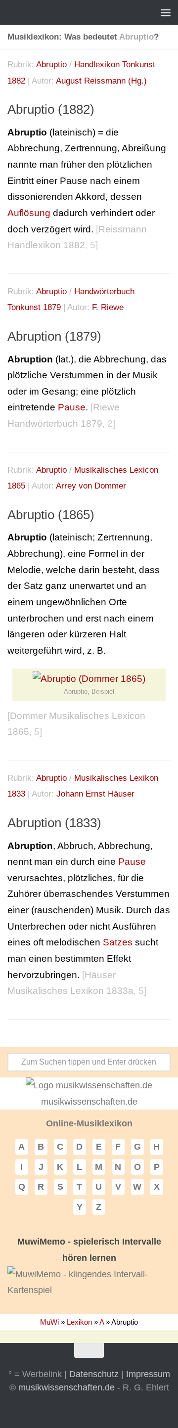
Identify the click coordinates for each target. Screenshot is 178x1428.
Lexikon (79, 1322)
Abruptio (51, 64)
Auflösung (28, 213)
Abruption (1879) (54, 336)
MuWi (49, 1322)
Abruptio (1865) (50, 514)
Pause (72, 407)
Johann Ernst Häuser (95, 794)
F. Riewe (108, 307)
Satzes (118, 942)
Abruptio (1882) (50, 109)
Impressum (148, 1374)
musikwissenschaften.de (66, 1387)
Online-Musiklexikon (89, 1123)
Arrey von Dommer (91, 486)
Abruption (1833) (54, 822)
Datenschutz (94, 1374)
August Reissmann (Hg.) (101, 81)
